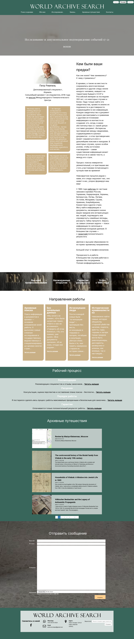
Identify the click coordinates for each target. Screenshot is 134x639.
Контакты (109, 12)
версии (32, 97)
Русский (123, 2)
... (72, 517)
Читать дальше (29, 352)
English (116, 2)
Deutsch (130, 2)
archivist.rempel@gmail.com (55, 627)
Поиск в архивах (27, 12)
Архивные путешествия (91, 12)
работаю (92, 189)
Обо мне (42, 12)
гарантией (83, 234)
